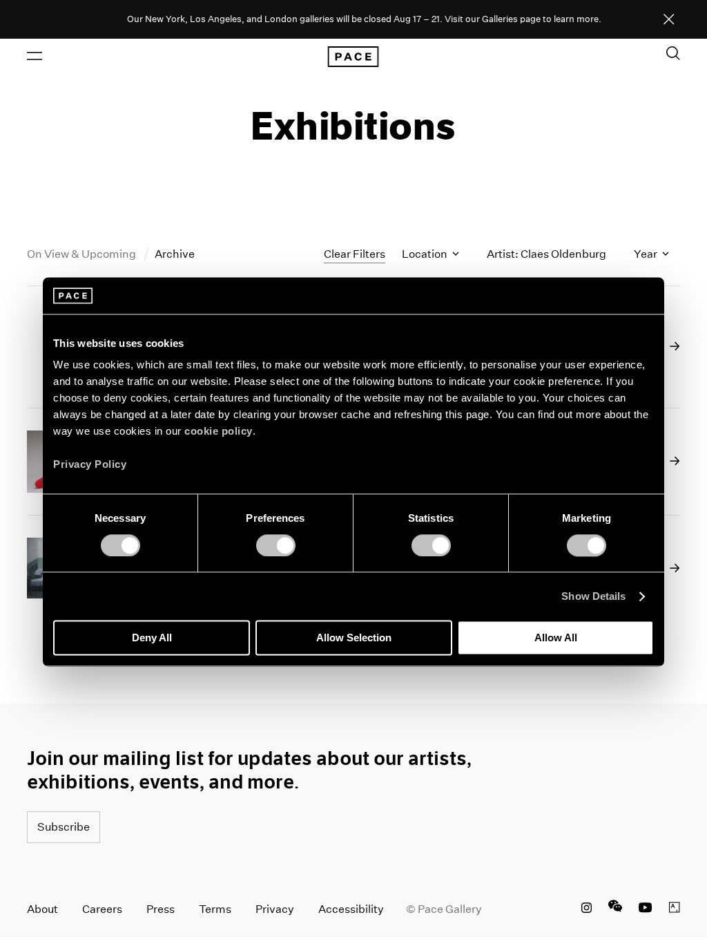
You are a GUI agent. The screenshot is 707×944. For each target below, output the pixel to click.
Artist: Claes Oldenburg (546, 254)
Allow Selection (353, 638)
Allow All (555, 638)
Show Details (593, 596)
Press (160, 909)
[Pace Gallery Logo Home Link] (353, 56)
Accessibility (351, 909)
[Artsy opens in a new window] (674, 909)
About (42, 909)
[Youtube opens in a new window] (645, 909)
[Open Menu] (34, 56)
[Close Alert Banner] (669, 20)
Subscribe (63, 826)
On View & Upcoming (82, 254)
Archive (175, 254)
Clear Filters (354, 254)
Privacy (274, 909)
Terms (215, 909)
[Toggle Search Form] (673, 53)
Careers (102, 909)
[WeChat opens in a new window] (615, 909)
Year (646, 254)
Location (425, 254)
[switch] (276, 545)
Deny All (152, 638)
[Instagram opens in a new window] (586, 909)
